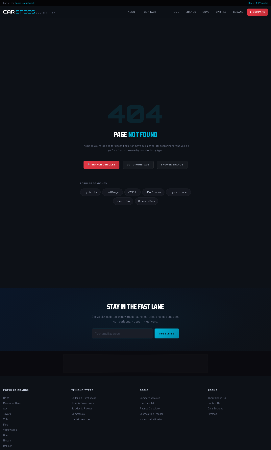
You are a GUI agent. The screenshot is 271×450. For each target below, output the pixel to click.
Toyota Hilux (90, 192)
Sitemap (212, 413)
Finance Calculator (150, 408)
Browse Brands (172, 164)
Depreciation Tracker (151, 413)
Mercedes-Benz (12, 403)
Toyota (7, 413)
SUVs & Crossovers (82, 403)
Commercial (78, 413)
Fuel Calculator (148, 403)
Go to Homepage (138, 164)
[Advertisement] (135, 364)
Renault (7, 445)
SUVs (206, 12)
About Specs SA (217, 397)
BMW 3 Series (153, 192)
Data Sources (215, 408)
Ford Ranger (112, 192)
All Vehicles (262, 3)
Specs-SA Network (25, 3)
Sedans (238, 12)
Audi (5, 408)
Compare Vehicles (149, 397)
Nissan (7, 440)
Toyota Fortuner (178, 192)
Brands (191, 12)
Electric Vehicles (80, 419)
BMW (6, 397)
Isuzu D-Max (123, 201)
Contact (150, 12)
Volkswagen (10, 429)
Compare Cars (146, 201)
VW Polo (132, 192)
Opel (5, 435)
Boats (251, 3)
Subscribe (166, 333)
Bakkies (221, 12)
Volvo (6, 419)
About (132, 12)
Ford (5, 424)
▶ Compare (257, 12)
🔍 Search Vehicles (101, 164)
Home (175, 12)
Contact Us (214, 403)
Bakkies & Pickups (81, 408)
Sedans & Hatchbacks (83, 397)
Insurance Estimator (151, 419)
